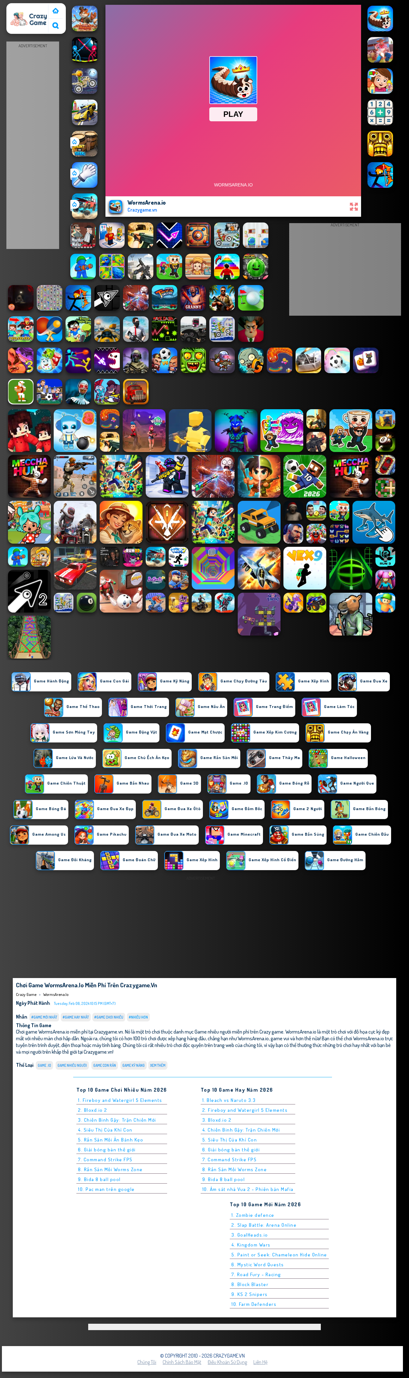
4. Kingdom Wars (251, 1245)
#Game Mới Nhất (44, 1017)
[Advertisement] (32, 145)
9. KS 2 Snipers (249, 1294)
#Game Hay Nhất (76, 1017)
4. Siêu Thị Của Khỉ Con (105, 1130)
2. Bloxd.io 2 (92, 1110)
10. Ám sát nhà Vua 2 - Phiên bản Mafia (248, 1189)
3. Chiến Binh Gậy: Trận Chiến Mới (117, 1120)
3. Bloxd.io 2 (217, 1120)
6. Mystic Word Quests (257, 1264)
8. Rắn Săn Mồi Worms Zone (110, 1169)
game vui (280, 1038)
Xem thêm (158, 1065)
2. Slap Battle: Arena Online (264, 1225)
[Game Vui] (55, 11)
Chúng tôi (146, 1362)
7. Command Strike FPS (105, 1159)
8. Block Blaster (249, 1284)
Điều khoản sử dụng (227, 1362)
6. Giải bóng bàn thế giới (107, 1150)
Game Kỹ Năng (133, 1065)
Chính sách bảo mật (182, 1362)
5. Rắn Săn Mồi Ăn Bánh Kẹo (110, 1140)
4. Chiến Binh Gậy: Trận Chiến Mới (241, 1130)
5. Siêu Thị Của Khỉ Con (229, 1140)
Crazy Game (21, 7)
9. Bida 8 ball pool (99, 1179)
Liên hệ (260, 1362)
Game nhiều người (72, 1065)
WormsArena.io (55, 994)
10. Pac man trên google (106, 1189)
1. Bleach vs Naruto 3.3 (229, 1100)
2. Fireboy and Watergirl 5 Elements (245, 1110)
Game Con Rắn (104, 1065)
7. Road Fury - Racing (256, 1274)
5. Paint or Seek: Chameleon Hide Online (279, 1255)
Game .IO (44, 1065)
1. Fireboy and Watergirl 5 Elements (120, 1100)
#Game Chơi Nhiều (108, 1017)
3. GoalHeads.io (249, 1235)
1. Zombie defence (252, 1215)
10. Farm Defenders (253, 1304)
